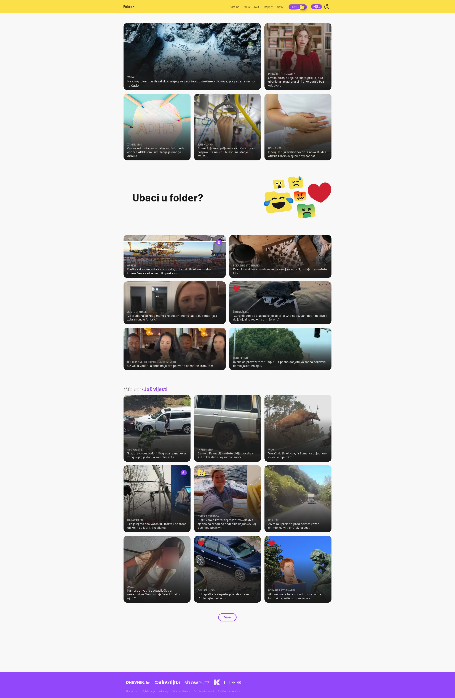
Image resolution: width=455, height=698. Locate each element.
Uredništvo (132, 691)
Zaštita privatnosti (204, 691)
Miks (247, 7)
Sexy (280, 7)
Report (268, 7)
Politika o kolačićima (229, 691)
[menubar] (327, 6)
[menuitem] (327, 6)
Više (227, 617)
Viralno (234, 7)
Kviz (256, 7)
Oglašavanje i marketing (155, 691)
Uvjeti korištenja (181, 691)
